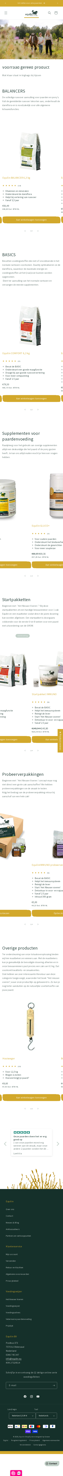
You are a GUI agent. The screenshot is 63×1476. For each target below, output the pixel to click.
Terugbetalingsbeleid (19, 1440)
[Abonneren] (54, 1385)
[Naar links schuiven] (25, 231)
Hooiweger (8, 1058)
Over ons (10, 1209)
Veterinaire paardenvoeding (19, 1319)
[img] (31, 1132)
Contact (9, 1216)
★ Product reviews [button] (60, 740)
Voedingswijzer (13, 1306)
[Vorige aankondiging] (5, 3)
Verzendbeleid (25, 1445)
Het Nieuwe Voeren (14, 1299)
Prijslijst (9, 1325)
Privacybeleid (12, 1280)
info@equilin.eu (14, 1358)
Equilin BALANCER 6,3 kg (16, 177)
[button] (6, 13)
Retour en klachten (14, 1267)
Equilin (22, 1437)
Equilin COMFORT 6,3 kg (16, 353)
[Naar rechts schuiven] (38, 231)
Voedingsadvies (13, 1312)
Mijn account (12, 1254)
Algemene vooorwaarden (17, 1274)
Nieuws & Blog (12, 1222)
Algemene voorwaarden (51, 1440)
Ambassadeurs (12, 1229)
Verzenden (11, 1261)
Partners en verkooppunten (18, 1235)
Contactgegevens (40, 1445)
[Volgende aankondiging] (57, 3)
